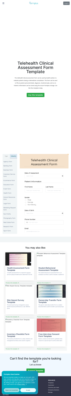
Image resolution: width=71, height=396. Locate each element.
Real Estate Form (8, 222)
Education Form (8, 184)
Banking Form (7, 166)
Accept (28, 390)
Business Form (8, 170)
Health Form (7, 193)
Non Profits (7, 214)
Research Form (8, 226)
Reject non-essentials (11, 390)
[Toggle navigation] (3, 3)
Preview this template (12, 282)
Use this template (35, 95)
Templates (51, 382)
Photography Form (9, 218)
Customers (51, 385)
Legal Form (7, 203)
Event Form (7, 189)
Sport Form (7, 231)
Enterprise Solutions (53, 390)
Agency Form (7, 161)
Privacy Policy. (21, 384)
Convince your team (53, 387)
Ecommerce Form (9, 180)
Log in (66, 3)
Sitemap (50, 392)
